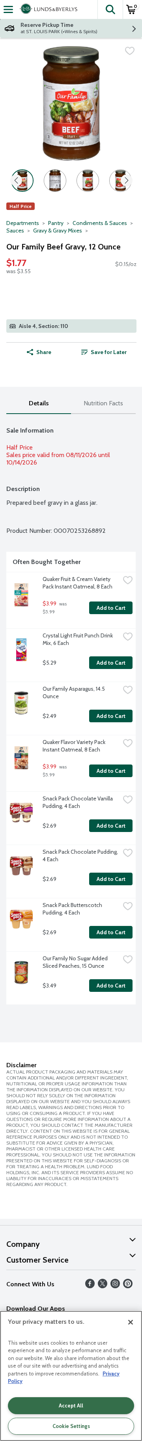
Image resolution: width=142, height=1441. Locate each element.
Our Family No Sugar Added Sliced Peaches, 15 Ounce (76, 962)
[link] (103, 352)
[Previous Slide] (16, 181)
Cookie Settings (71, 1426)
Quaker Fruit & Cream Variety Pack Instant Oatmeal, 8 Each (77, 582)
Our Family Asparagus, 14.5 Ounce (74, 692)
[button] (110, 9)
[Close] (130, 1322)
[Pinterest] (128, 1286)
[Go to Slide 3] (88, 181)
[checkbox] (130, 51)
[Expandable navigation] (8, 9)
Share (43, 352)
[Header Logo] (46, 9)
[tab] (38, 403)
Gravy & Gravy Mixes (57, 230)
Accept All (71, 1405)
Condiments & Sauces (100, 223)
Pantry (56, 223)
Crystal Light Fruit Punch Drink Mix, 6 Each (78, 639)
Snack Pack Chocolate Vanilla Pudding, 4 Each (78, 802)
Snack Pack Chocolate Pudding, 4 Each (81, 855)
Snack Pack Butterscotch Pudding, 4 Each (73, 908)
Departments (22, 223)
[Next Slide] (126, 181)
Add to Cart (111, 607)
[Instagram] (115, 1286)
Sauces (15, 230)
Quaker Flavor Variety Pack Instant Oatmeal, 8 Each (74, 745)
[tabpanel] (71, 712)
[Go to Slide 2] (55, 181)
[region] (71, 1376)
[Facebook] (90, 1286)
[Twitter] (102, 1286)
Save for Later (109, 352)
